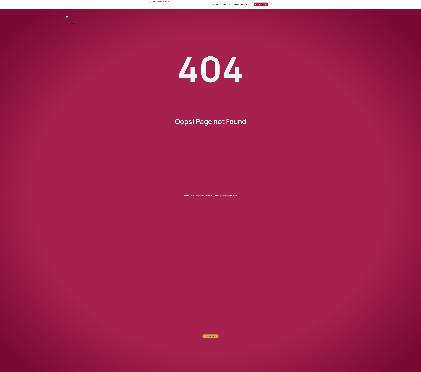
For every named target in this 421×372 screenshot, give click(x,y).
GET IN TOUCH (260, 4)
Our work (238, 4)
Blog (248, 4)
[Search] (271, 4)
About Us (215, 4)
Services (226, 4)
